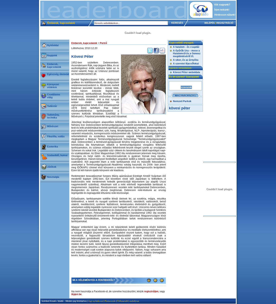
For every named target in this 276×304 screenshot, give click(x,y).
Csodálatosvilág (53, 96)
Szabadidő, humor (57, 155)
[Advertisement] (114, 10)
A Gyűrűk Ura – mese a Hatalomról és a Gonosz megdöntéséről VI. (186, 53)
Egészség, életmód (58, 74)
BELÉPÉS (209, 23)
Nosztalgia (53, 177)
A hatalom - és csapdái (186, 47)
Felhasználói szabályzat (128, 301)
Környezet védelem (53, 86)
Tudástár (52, 106)
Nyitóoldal (53, 45)
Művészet (52, 126)
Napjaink (52, 55)
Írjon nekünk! (221, 9)
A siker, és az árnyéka (185, 60)
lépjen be (76, 294)
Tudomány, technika (53, 116)
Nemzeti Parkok (182, 101)
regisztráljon (151, 291)
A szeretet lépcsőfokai (186, 63)
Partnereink (110, 301)
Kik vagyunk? (222, 4)
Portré (103, 43)
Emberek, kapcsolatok (54, 65)
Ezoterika (52, 146)
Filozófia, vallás (56, 136)
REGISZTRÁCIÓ (224, 23)
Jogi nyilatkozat (95, 301)
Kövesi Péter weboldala (186, 72)
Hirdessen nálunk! (224, 14)
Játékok (51, 166)
